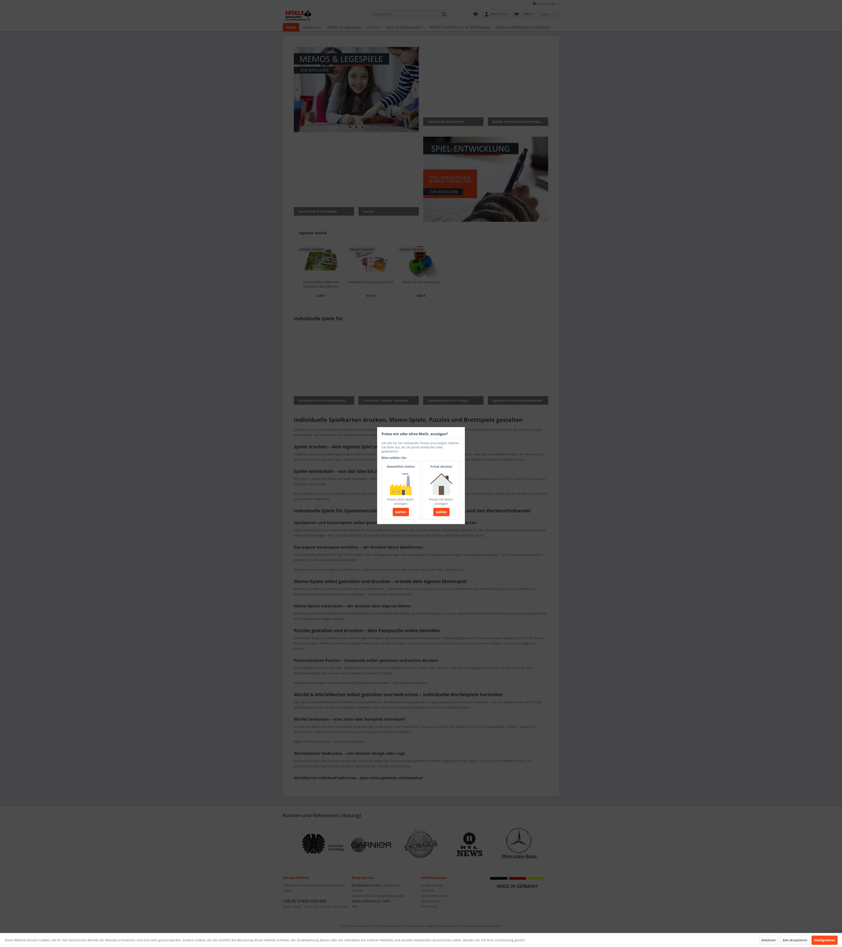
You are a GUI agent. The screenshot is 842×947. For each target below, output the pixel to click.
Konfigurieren (824, 940)
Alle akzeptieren (795, 940)
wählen (400, 512)
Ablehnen (768, 940)
